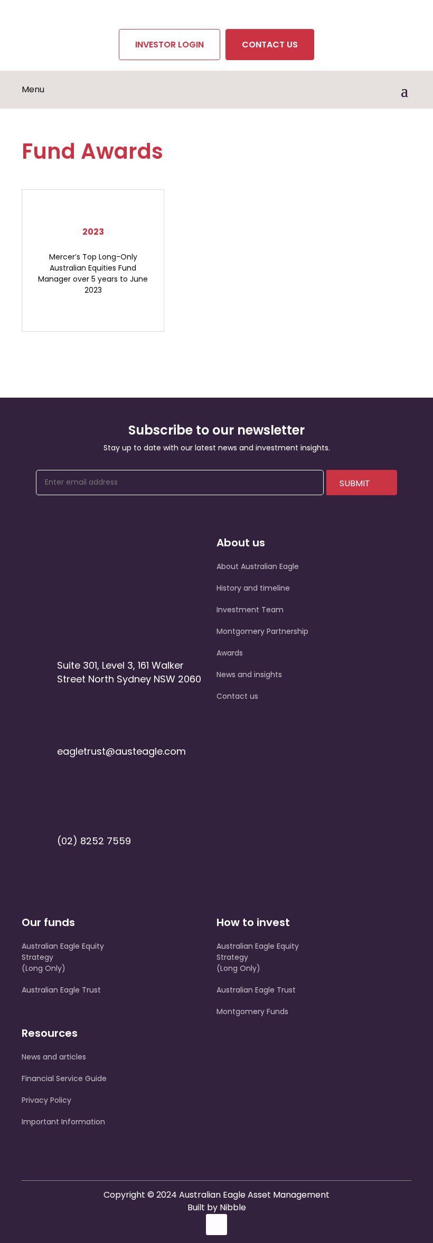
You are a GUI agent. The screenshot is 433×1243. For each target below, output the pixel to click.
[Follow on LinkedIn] (216, 1224)
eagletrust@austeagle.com (121, 751)
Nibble (233, 1207)
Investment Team (250, 609)
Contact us (237, 696)
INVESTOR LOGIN (169, 44)
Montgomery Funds (252, 1011)
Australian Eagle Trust (61, 990)
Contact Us (270, 44)
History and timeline (253, 588)
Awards (229, 653)
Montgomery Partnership (262, 631)
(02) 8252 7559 (94, 840)
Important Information (63, 1121)
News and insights (249, 674)
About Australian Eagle (257, 566)
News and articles (54, 1057)
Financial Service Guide (64, 1078)
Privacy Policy (46, 1100)
